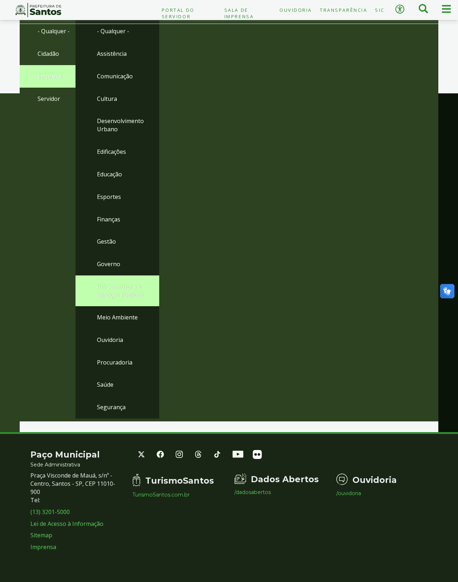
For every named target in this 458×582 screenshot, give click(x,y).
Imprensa (43, 547)
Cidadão (48, 54)
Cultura (107, 99)
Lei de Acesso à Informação (66, 524)
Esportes (109, 197)
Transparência (343, 10)
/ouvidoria (348, 493)
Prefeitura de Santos (38, 10)
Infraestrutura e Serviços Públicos (120, 291)
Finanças (108, 219)
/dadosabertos (252, 492)
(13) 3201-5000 (50, 512)
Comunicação (115, 76)
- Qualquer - (54, 31)
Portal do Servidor (178, 13)
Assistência (112, 54)
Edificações (111, 152)
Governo (108, 264)
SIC (380, 10)
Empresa (49, 76)
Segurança (111, 407)
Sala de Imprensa (239, 13)
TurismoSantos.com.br (161, 494)
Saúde (105, 384)
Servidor (49, 99)
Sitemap (41, 535)
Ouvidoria (295, 10)
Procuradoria (114, 362)
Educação (109, 174)
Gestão (106, 241)
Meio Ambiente (117, 317)
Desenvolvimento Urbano (120, 125)
